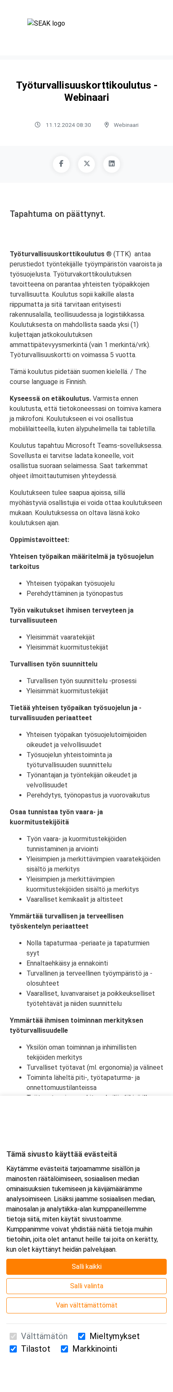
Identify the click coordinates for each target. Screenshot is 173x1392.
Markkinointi (94, 1349)
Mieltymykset (114, 1336)
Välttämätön (44, 1336)
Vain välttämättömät (87, 1305)
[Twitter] (86, 164)
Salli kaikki (87, 1267)
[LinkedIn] (111, 164)
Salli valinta (86, 1286)
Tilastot (35, 1349)
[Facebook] (61, 164)
